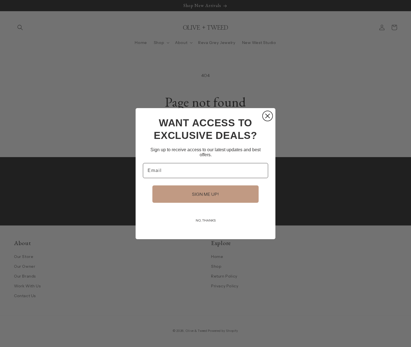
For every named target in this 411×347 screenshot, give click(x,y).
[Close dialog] (268, 116)
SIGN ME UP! (205, 194)
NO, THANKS (206, 220)
